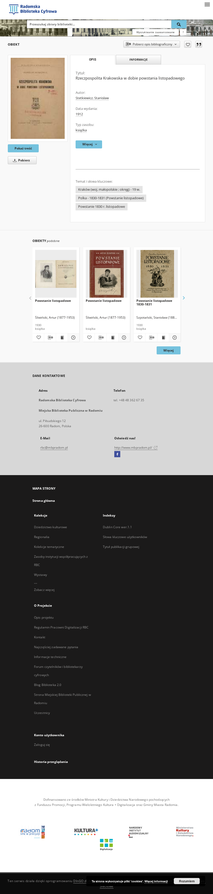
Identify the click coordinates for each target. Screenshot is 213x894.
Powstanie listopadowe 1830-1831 (154, 302)
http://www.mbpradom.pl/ (133, 447)
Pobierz (23, 160)
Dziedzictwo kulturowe (50, 527)
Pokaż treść (23, 148)
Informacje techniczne (50, 657)
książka (81, 130)
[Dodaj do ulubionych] (187, 44)
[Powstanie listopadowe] (55, 274)
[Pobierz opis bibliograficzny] (50, 337)
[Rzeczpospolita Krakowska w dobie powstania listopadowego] (38, 98)
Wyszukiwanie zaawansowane (155, 32)
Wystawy (40, 575)
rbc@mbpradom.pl (54, 447)
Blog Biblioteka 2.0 (47, 685)
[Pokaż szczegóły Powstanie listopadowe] (72, 337)
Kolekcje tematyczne (49, 547)
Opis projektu (44, 617)
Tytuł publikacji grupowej (121, 547)
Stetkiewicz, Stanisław (92, 98)
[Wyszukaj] (179, 24)
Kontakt (39, 637)
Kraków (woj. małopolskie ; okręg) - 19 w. (109, 189)
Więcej (168, 350)
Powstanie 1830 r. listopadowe (101, 206)
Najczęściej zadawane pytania (56, 647)
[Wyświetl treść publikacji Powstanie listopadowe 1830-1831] (163, 337)
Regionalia (41, 537)
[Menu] (207, 4)
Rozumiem (187, 881)
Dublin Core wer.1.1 (117, 527)
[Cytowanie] (198, 44)
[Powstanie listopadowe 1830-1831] (157, 274)
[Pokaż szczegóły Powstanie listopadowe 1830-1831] (174, 337)
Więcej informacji (156, 881)
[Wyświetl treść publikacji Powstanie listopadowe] (62, 337)
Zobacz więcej (44, 590)
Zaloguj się (42, 744)
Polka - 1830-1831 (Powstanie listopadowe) (111, 198)
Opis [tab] (92, 59)
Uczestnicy (42, 713)
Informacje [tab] (138, 59)
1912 (79, 114)
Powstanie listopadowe (53, 300)
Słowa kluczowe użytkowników (125, 537)
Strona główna (43, 500)
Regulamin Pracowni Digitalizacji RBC (61, 627)
